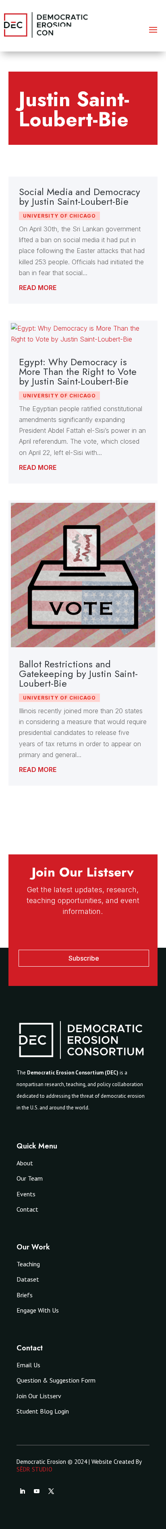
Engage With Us (38, 1310)
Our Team (30, 1178)
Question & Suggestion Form (56, 1380)
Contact (27, 1209)
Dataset (28, 1279)
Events (26, 1194)
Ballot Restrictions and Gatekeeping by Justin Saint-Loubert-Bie (78, 673)
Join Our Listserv (39, 1396)
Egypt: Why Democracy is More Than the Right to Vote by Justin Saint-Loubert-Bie (78, 371)
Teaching (28, 1264)
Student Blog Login (43, 1411)
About (25, 1163)
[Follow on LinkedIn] (22, 1491)
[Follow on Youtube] (36, 1491)
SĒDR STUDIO (34, 1469)
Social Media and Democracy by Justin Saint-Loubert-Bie (79, 196)
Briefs (25, 1295)
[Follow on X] (51, 1491)
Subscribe (83, 958)
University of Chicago (59, 216)
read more (37, 288)
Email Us (28, 1365)
